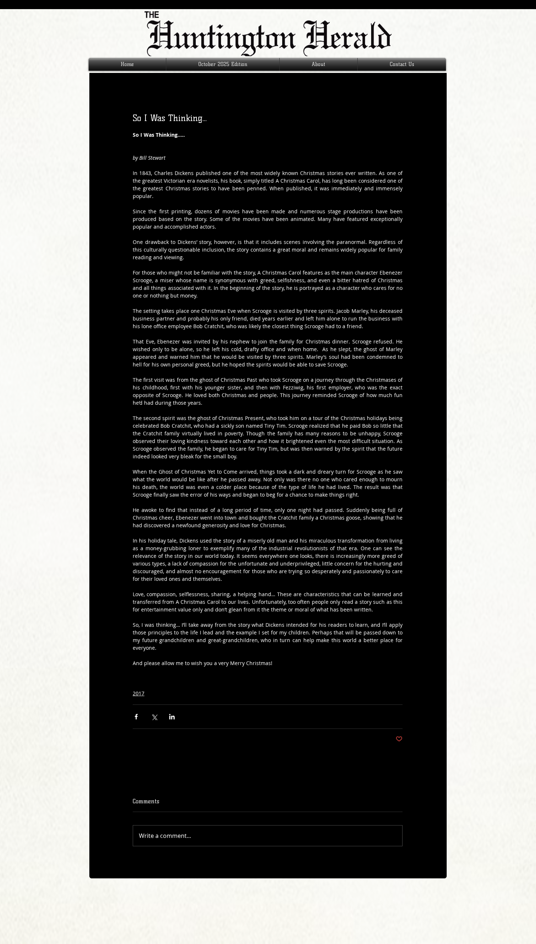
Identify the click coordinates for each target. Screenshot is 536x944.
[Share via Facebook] (136, 716)
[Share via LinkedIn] (171, 716)
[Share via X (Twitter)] (154, 716)
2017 (138, 693)
